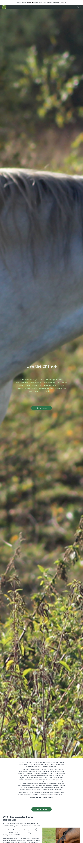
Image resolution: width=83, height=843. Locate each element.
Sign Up (79, 7)
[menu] (73, 7)
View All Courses (41, 408)
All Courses (69, 7)
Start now (63, 2)
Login (74, 7)
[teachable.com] (31, 2)
